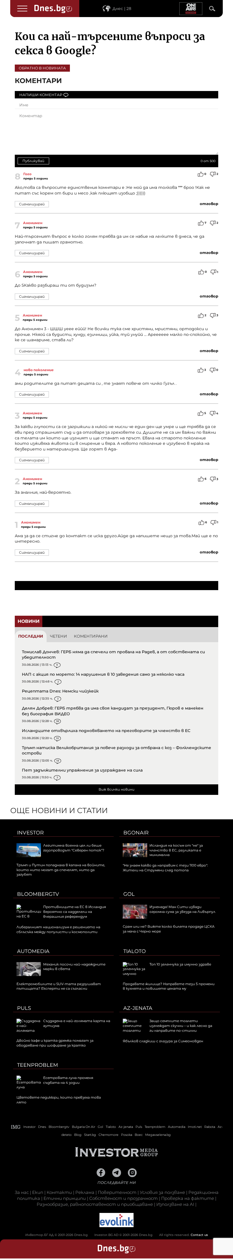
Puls (24, 1008)
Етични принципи (64, 1198)
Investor (30, 833)
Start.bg (90, 1135)
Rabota (209, 1127)
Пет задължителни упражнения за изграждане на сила (82, 770)
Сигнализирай (32, 204)
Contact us (199, 1235)
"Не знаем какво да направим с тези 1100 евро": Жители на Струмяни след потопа (165, 867)
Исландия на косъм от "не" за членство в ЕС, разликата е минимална (176, 850)
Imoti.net (195, 1127)
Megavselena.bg (158, 1135)
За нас (22, 1192)
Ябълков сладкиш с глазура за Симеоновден (163, 1041)
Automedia (33, 951)
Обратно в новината (42, 68)
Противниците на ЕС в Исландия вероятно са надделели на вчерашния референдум (74, 912)
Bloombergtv (38, 894)
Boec (139, 1135)
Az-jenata (137, 1008)
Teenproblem (37, 1065)
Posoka (126, 1135)
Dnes (42, 1127)
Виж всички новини (116, 789)
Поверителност (117, 1192)
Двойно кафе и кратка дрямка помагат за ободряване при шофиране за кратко (54, 1042)
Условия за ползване (162, 1192)
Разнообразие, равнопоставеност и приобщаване (95, 1204)
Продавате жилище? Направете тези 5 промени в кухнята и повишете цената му (169, 986)
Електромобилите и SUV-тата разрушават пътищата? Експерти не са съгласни (58, 986)
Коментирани (91, 636)
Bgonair (136, 833)
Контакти (59, 1192)
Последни (30, 636)
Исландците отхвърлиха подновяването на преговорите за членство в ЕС (106, 730)
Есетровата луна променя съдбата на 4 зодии (68, 1080)
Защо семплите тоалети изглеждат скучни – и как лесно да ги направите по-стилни (180, 1026)
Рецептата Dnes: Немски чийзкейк (60, 691)
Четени (58, 636)
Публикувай (33, 161)
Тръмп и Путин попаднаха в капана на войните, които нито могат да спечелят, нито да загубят (60, 870)
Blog (78, 1135)
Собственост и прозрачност (123, 1198)
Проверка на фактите (187, 1198)
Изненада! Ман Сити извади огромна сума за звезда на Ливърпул (182, 909)
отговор (209, 203)
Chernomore (108, 1135)
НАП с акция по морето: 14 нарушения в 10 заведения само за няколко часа (103, 674)
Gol (129, 894)
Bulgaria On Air (83, 1127)
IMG (16, 1127)
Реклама (84, 1192)
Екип (37, 1192)
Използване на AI (175, 1204)
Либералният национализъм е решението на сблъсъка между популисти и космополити (58, 929)
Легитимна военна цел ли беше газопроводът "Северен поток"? (73, 847)
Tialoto (134, 951)
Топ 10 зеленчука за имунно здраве (180, 964)
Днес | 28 (122, 9)
